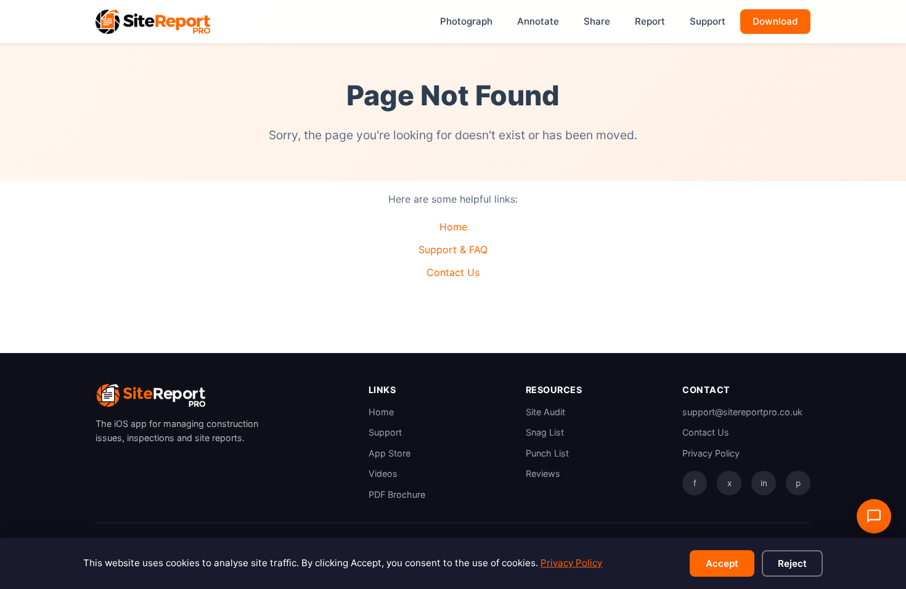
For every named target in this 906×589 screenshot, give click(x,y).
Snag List (545, 432)
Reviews (543, 473)
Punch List (547, 453)
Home (453, 227)
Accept (722, 563)
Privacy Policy (711, 453)
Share (597, 21)
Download (775, 21)
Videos (383, 473)
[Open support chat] (874, 516)
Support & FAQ (453, 249)
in (764, 483)
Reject (792, 563)
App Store (389, 453)
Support (707, 21)
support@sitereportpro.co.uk (742, 412)
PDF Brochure (397, 494)
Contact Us (453, 272)
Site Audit (545, 412)
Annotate (538, 21)
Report (650, 21)
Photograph (466, 21)
